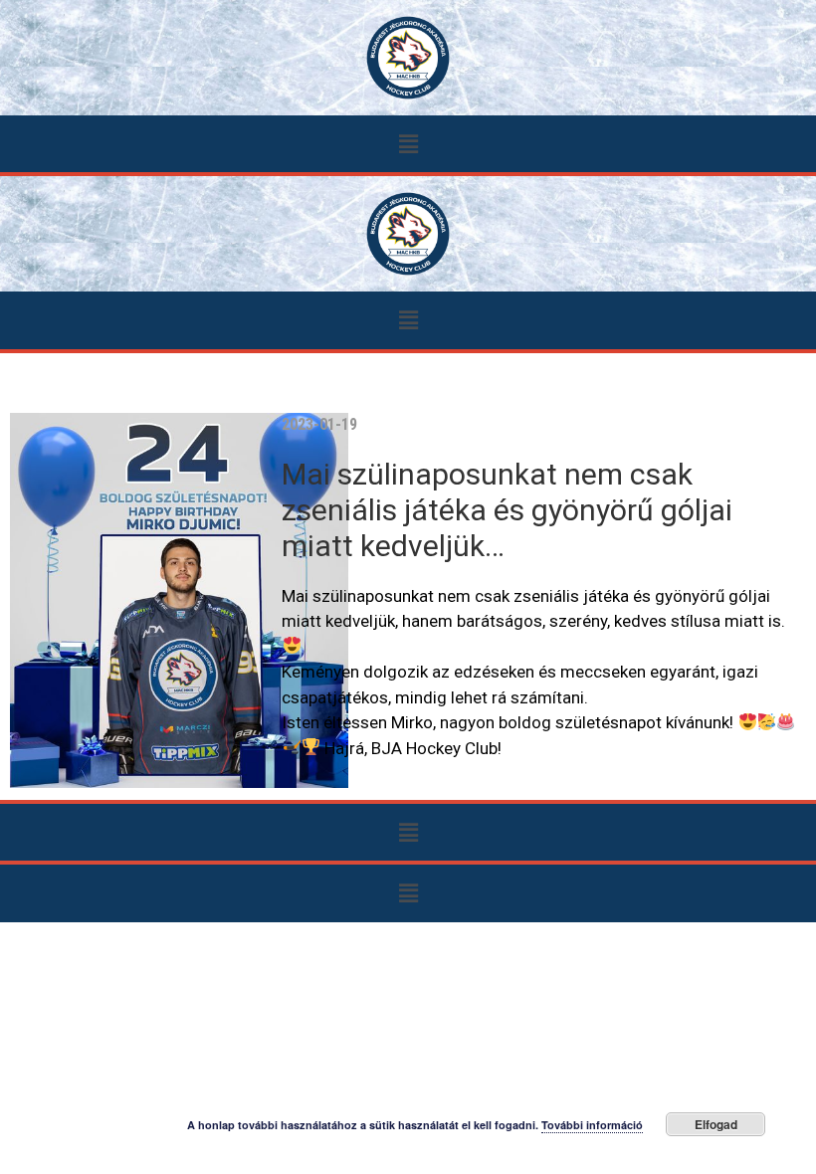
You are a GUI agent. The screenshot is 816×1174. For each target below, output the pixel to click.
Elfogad (716, 1124)
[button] (408, 143)
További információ (592, 1124)
